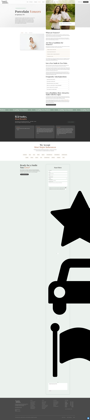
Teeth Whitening (32, 408)
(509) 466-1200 (19, 407)
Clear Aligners (32, 405)
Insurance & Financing (45, 405)
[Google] (15, 413)
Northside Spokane (55, 401)
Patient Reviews (44, 407)
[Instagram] (17, 413)
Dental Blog (43, 408)
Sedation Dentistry (32, 407)
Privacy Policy (63, 417)
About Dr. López (44, 401)
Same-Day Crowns (32, 401)
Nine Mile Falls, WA (55, 406)
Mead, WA (54, 405)
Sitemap (74, 417)
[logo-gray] (4, 2)
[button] (32, 2)
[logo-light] (18, 401)
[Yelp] (18, 413)
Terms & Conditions (69, 417)
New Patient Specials (44, 406)
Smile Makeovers (32, 406)
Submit (50, 390)
